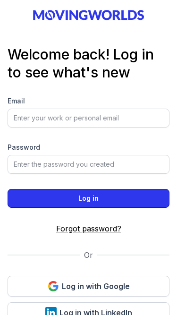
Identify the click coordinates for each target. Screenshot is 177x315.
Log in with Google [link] (96, 286)
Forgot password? (88, 228)
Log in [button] (88, 198)
